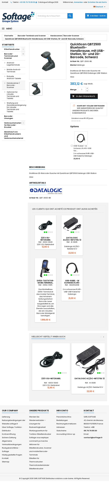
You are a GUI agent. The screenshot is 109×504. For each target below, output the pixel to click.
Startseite (8, 44)
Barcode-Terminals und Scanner (11, 56)
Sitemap (5, 461)
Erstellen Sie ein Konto (97, 2)
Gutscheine (61, 430)
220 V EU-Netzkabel (45, 238)
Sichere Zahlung (9, 437)
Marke (73, 65)
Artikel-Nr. (75, 61)
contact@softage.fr (93, 437)
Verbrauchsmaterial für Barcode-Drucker (13, 125)
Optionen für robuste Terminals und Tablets (13, 95)
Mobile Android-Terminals (14, 70)
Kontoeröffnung (9, 434)
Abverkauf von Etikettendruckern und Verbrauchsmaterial (13, 135)
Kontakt (5, 2)
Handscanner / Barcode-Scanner (13, 85)
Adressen (60, 427)
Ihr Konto (62, 410)
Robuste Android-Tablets (14, 77)
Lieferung (6, 417)
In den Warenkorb (83, 96)
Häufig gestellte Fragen (12, 455)
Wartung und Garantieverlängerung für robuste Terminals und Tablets (16, 107)
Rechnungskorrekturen (66, 423)
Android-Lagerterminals (13, 63)
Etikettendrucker (12, 49)
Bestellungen (62, 420)
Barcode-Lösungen (8, 117)
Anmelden (78, 2)
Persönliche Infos (63, 417)
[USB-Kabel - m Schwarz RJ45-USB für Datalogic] (81, 138)
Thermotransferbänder (39, 465)
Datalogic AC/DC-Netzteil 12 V (72, 239)
